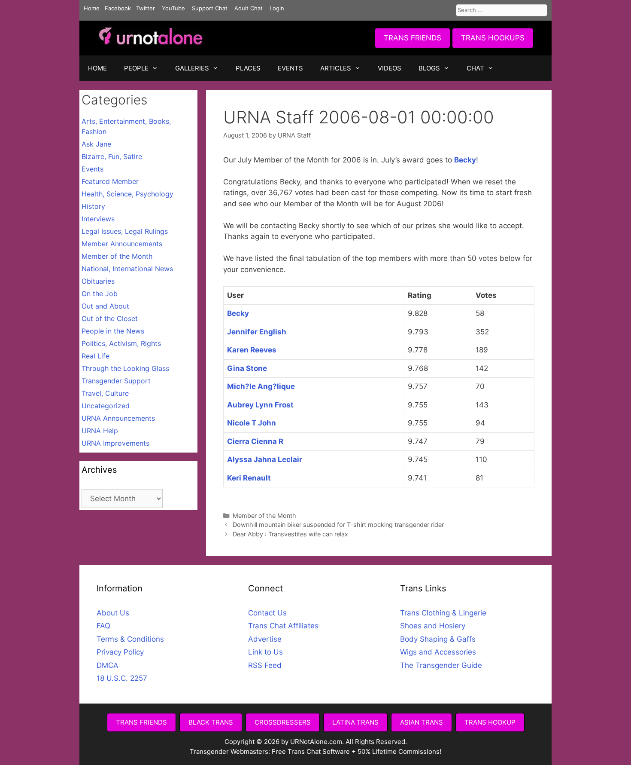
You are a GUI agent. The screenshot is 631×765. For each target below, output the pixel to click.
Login (277, 8)
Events (92, 169)
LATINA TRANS (355, 722)
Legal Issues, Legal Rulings (125, 231)
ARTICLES (335, 68)
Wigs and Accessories (438, 652)
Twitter (145, 8)
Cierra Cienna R (255, 441)
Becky (465, 160)
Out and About (105, 306)
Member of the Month (264, 515)
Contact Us (267, 613)
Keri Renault (249, 478)
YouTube (173, 8)
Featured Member (110, 181)
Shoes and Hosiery (432, 625)
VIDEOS (389, 68)
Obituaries (98, 281)
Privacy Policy (120, 652)
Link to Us (265, 652)
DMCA (107, 665)
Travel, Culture (105, 393)
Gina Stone (247, 368)
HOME (97, 68)
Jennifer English (256, 331)
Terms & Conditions (130, 639)
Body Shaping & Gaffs (438, 639)
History (93, 206)
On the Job (100, 293)
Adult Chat (248, 8)
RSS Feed (265, 665)
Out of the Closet (110, 318)
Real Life (95, 356)
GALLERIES (192, 68)
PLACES (248, 68)
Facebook (118, 8)
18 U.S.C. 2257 (122, 678)
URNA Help (100, 430)
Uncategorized (106, 405)
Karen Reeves (251, 350)
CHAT (475, 68)
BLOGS (429, 68)
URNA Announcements (118, 418)
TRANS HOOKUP (490, 722)
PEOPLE (136, 68)
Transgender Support (116, 380)
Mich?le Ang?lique (261, 386)
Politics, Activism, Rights (121, 343)
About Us (113, 613)
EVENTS (290, 68)
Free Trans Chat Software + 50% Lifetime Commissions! (356, 751)
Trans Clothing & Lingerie (443, 613)
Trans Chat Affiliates (283, 625)
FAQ (103, 625)
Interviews (98, 218)
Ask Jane (96, 144)
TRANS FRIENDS (412, 38)
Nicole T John (251, 423)
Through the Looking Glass (125, 368)
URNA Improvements (115, 443)
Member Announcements (122, 243)
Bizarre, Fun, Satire (112, 156)
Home (92, 8)
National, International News (127, 268)
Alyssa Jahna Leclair (264, 459)
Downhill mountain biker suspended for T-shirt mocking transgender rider (338, 524)
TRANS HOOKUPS (493, 38)
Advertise (265, 639)
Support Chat (210, 8)
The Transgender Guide (441, 665)
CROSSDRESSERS (283, 722)
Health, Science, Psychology (127, 194)
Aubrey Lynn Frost (260, 405)
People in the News (113, 331)
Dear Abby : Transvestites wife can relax (290, 534)
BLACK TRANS (210, 722)
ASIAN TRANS (421, 722)
